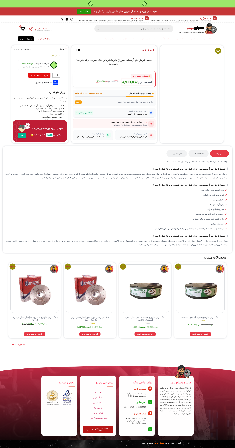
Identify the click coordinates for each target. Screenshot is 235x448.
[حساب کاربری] (31, 28)
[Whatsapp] (62, 19)
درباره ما (98, 408)
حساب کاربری (41, 29)
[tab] (219, 153)
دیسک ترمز (193, 38)
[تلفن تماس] (150, 402)
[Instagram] (72, 19)
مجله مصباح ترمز (128, 38)
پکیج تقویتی (98, 402)
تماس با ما (110, 38)
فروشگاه (165, 38)
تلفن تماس (141, 402)
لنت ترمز (178, 38)
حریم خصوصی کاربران (98, 418)
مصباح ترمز (209, 38)
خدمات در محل (148, 38)
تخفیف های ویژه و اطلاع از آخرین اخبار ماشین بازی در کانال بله (126, 11)
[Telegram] (67, 19)
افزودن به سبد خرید (39, 75)
